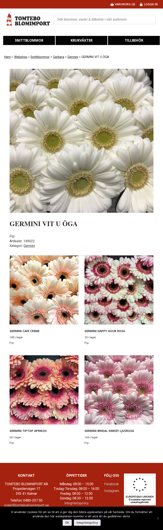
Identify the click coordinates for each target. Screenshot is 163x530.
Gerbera (58, 57)
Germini (72, 57)
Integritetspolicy (76, 503)
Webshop (20, 57)
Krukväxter (82, 40)
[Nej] (158, 518)
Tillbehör (134, 40)
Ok (67, 522)
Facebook (111, 484)
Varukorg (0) (124, 4)
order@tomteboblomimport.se (26, 505)
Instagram (111, 491)
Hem (7, 57)
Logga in (150, 4)
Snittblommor (29, 40)
